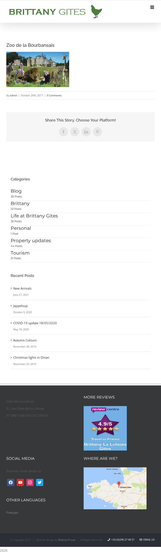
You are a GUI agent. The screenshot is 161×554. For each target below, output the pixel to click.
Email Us (148, 539)
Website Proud (66, 540)
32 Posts (16, 208)
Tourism (20, 253)
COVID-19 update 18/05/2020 (35, 323)
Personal (21, 228)
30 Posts (16, 196)
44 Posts (16, 246)
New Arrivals (22, 288)
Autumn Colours (25, 340)
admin (13, 95)
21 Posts (16, 258)
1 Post (14, 233)
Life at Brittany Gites (34, 216)
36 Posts (16, 221)
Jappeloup (20, 306)
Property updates (31, 240)
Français (12, 512)
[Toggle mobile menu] (152, 7)
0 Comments (54, 95)
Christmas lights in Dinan (31, 357)
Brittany (20, 203)
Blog (16, 191)
